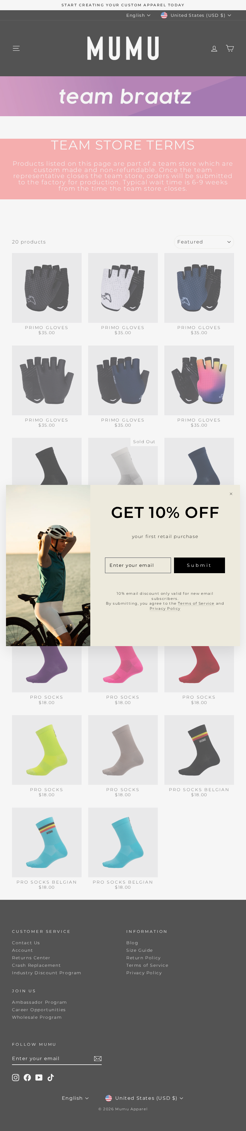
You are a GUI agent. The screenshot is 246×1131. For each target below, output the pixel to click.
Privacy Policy (165, 608)
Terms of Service (196, 603)
